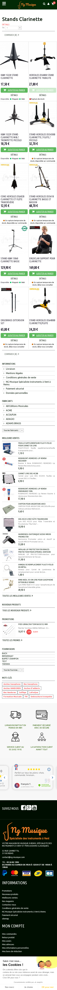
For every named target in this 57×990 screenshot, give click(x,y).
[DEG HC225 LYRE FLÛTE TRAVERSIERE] (9, 524)
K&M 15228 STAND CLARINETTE (9, 76)
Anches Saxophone (11, 684)
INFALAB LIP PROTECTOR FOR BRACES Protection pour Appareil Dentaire (34, 550)
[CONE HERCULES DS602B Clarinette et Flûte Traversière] (14, 177)
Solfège (22, 692)
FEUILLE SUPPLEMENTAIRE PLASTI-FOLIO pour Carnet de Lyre (35, 444)
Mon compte (13, 926)
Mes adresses (8, 944)
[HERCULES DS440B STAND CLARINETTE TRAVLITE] (42, 56)
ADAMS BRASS (13, 423)
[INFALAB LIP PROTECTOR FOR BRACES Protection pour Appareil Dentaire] (9, 555)
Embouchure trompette (41, 697)
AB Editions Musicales (16, 406)
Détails (5, 24)
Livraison (10, 369)
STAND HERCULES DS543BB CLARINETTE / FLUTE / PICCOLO (42, 137)
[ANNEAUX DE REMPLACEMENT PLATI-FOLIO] (9, 570)
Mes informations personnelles (15, 948)
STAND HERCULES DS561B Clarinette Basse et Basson (41, 199)
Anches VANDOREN (12, 688)
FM (26, 697)
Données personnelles (16, 393)
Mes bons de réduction (12, 951)
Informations (8, 363)
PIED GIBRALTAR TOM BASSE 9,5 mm (33, 624)
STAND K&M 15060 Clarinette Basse (10, 260)
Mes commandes (9, 934)
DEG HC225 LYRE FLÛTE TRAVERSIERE (33, 519)
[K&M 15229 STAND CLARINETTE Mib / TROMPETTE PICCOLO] (14, 115)
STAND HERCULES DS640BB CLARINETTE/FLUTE (42, 322)
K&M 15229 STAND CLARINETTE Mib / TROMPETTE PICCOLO (11, 137)
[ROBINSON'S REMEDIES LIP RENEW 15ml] (9, 494)
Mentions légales (14, 373)
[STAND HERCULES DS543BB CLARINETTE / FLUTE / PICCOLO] (42, 115)
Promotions (8, 619)
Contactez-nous (9, 905)
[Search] (44, 3)
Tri (3, 27)
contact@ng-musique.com (13, 857)
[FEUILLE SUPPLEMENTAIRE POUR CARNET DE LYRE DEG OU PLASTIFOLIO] (9, 448)
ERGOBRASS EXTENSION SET (12, 322)
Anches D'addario (32, 688)
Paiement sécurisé (14, 388)
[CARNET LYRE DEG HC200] (9, 479)
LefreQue (33, 692)
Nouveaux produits (11, 604)
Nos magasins (8, 901)
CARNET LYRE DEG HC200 (28, 473)
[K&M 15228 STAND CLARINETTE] (14, 56)
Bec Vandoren (9, 692)
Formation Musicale (12, 697)
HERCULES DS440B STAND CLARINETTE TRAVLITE (41, 76)
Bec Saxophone (30, 684)
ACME (8, 410)
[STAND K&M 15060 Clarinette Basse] (14, 239)
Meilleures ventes (10, 438)
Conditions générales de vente (20, 377)
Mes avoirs (6, 941)
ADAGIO (9, 419)
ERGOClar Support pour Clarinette (42, 260)
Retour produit (8, 937)
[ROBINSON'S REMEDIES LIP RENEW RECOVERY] (9, 464)
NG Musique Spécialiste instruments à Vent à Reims (27, 383)
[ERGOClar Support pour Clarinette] (42, 239)
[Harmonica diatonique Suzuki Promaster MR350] (9, 540)
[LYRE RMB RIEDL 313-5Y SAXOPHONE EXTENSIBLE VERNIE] (9, 585)
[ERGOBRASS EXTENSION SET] (14, 301)
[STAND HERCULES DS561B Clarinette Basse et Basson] (42, 177)
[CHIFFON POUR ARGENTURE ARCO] (9, 509)
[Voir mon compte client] (48, 3)
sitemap (5, 919)
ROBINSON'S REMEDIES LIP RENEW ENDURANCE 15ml (32, 489)
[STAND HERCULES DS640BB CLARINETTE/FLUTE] (42, 301)
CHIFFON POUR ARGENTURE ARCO (32, 504)
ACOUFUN (10, 414)
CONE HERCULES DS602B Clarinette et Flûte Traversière (12, 199)
